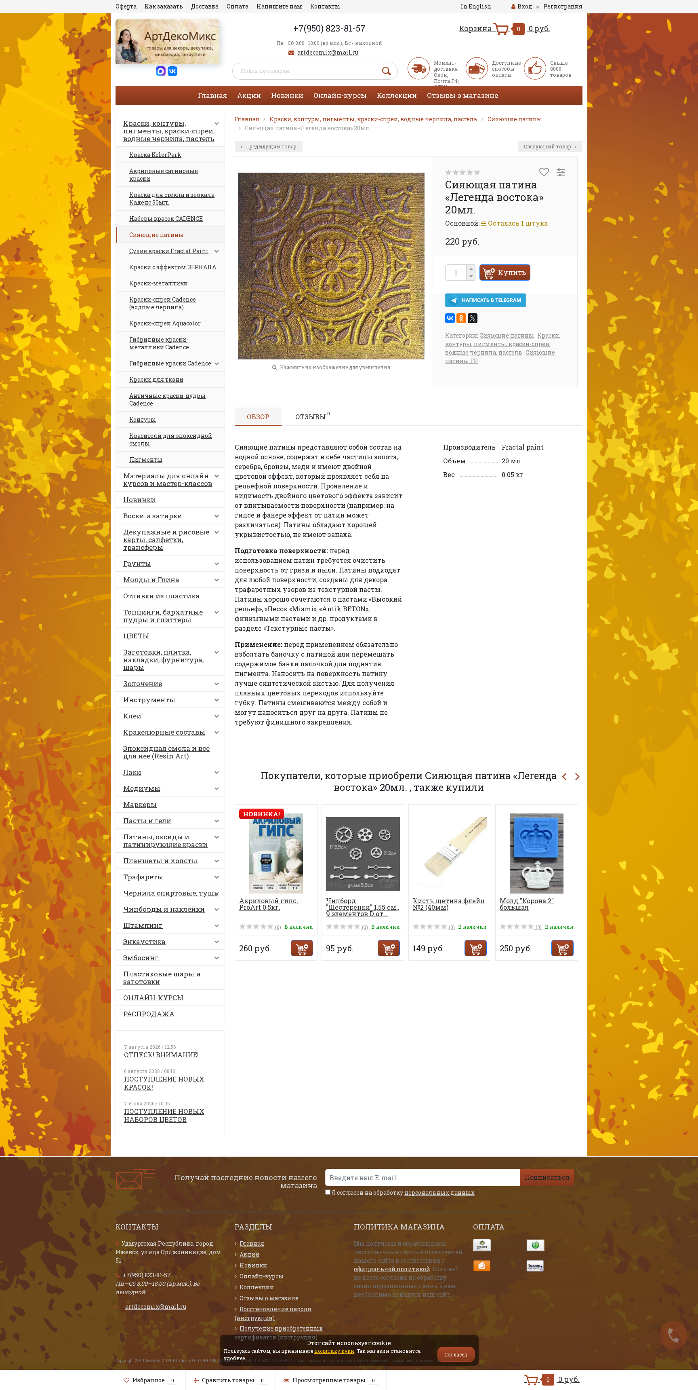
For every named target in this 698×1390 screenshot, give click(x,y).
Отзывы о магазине (462, 95)
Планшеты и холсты (160, 860)
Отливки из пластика (161, 595)
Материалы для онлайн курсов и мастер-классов (167, 479)
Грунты (137, 563)
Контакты (325, 6)
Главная (212, 95)
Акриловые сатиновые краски (163, 174)
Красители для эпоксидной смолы (170, 439)
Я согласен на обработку (402, 1192)
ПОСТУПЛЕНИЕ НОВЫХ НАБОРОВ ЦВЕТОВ (164, 1115)
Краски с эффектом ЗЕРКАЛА (172, 267)
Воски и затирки (152, 515)
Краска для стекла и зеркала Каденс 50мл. (171, 198)
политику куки (334, 1351)
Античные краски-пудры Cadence (167, 399)
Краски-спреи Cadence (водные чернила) (162, 303)
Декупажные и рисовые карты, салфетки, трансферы (166, 539)
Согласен (456, 1354)
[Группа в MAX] (161, 70)
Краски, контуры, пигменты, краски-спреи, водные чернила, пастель (168, 130)
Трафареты (143, 876)
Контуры (142, 419)
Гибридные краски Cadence (170, 363)
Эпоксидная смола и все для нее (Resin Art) (166, 752)
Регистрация (562, 6)
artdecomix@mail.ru (327, 52)
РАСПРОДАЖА (148, 1013)
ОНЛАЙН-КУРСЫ (153, 997)
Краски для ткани (156, 379)
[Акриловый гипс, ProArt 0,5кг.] (276, 853)
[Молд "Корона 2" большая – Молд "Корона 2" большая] (537, 853)
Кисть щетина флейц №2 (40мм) (449, 903)
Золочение (142, 683)
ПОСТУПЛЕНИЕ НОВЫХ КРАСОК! (164, 1083)
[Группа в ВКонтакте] (172, 70)
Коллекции (397, 95)
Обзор (258, 416)
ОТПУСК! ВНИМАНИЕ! (161, 1054)
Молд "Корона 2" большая (527, 903)
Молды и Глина (151, 579)
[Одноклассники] (461, 318)
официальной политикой (392, 1269)
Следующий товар (548, 146)
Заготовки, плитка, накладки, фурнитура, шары (163, 659)
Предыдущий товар (270, 146)
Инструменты (149, 699)
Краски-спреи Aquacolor (165, 323)
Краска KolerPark (155, 154)
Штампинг (143, 925)
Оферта (126, 6)
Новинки (287, 95)
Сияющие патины (156, 235)
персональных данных (439, 1192)
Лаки (132, 772)
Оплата (237, 6)
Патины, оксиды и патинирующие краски (165, 840)
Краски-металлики (158, 283)
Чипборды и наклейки (164, 909)
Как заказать (164, 6)
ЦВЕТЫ (136, 635)
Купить (512, 272)
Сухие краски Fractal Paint (168, 251)
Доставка (205, 6)
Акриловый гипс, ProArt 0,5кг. (268, 903)
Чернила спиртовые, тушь (170, 893)
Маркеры (140, 804)
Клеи (132, 715)
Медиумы (141, 788)
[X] (472, 318)
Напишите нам (279, 6)
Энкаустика (144, 941)
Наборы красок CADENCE (166, 218)
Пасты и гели (147, 820)
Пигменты (145, 459)
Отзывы (312, 415)
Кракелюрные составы (164, 732)
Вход (524, 6)
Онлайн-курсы (340, 95)
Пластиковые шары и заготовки (162, 977)
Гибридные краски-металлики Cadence (159, 343)
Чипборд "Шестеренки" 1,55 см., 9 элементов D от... (362, 907)
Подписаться (547, 1177)
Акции (249, 95)
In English (476, 6)
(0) (277, 927)
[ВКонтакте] (450, 318)
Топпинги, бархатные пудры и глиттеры (163, 615)
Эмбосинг (141, 957)
